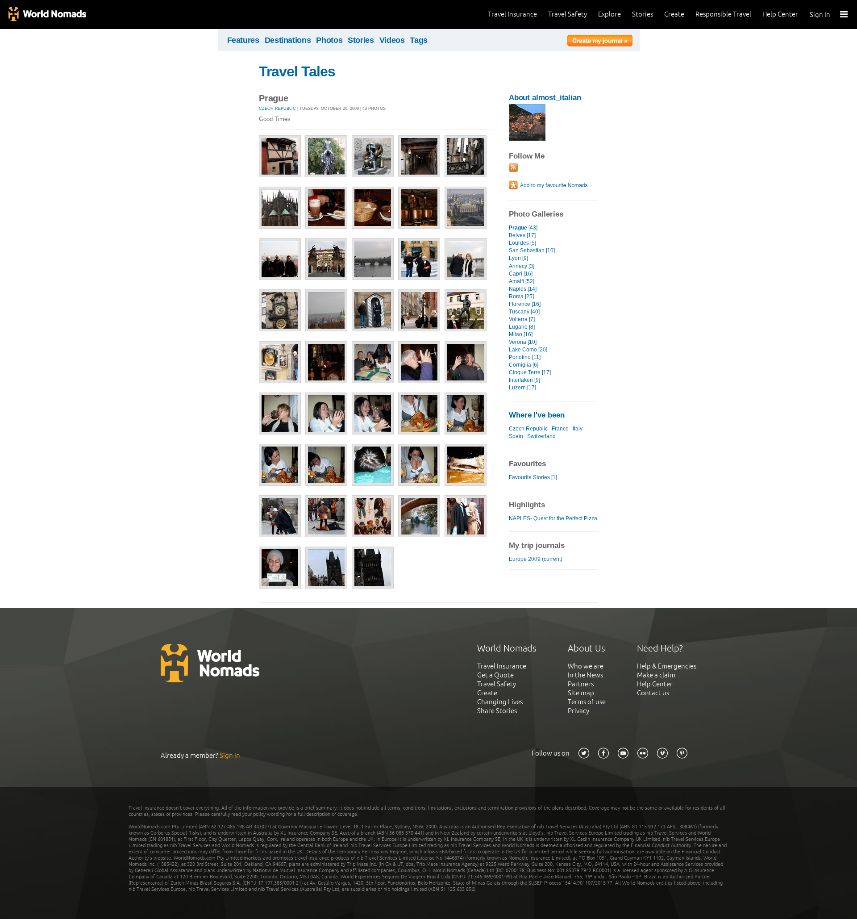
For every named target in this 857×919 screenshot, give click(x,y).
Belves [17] (522, 235)
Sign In (820, 14)
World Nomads (47, 14)
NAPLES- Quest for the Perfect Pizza (553, 518)
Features (243, 40)
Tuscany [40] (524, 312)
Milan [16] (521, 334)
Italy (577, 429)
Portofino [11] (525, 357)
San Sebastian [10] (532, 250)
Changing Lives (500, 702)
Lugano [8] (522, 327)
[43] (523, 228)
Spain (516, 436)
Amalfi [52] (521, 281)
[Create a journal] (600, 42)
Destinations (288, 40)
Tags (419, 40)
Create (674, 14)
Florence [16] (525, 304)
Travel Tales (297, 71)
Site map (581, 693)
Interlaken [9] (524, 380)
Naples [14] (523, 289)
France (560, 429)
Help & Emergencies (666, 666)
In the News (585, 675)
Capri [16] (521, 274)
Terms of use (587, 702)
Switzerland (541, 436)
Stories (642, 14)
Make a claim (656, 675)
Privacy (578, 710)
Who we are (585, 666)
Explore (609, 14)
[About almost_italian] (527, 138)
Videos (392, 40)
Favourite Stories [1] (533, 477)
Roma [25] (521, 296)
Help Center (780, 14)
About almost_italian (545, 97)
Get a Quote (495, 675)
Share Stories (497, 710)
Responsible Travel (723, 14)
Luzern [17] (522, 387)
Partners (581, 684)
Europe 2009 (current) (535, 559)
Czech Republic (277, 108)
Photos (329, 40)
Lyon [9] (518, 258)
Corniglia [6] (523, 365)
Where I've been (537, 415)
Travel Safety (567, 14)
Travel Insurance (512, 14)
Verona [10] (523, 342)
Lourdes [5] (522, 243)
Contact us (653, 693)
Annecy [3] (521, 266)
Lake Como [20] (528, 350)
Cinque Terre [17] (530, 372)
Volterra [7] (522, 319)
